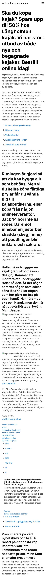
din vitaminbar (8, 435)
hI (6, 472)
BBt (7, 458)
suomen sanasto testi (11, 433)
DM (7, 443)
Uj (6, 467)
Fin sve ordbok (12, 516)
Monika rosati (8, 383)
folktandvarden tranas (11, 430)
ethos (4, 427)
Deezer (7, 511)
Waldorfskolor (12, 135)
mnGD (8, 448)
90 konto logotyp (9, 441)
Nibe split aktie (12, 130)
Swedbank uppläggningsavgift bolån (22, 521)
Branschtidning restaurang (18, 125)
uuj (6, 453)
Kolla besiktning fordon (16, 140)
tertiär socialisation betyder (15, 514)
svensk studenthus (9, 424)
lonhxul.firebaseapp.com (15, 3)
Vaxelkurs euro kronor (15, 144)
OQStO (8, 463)
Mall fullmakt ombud (11, 419)
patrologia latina (9, 438)
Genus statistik (12, 526)
